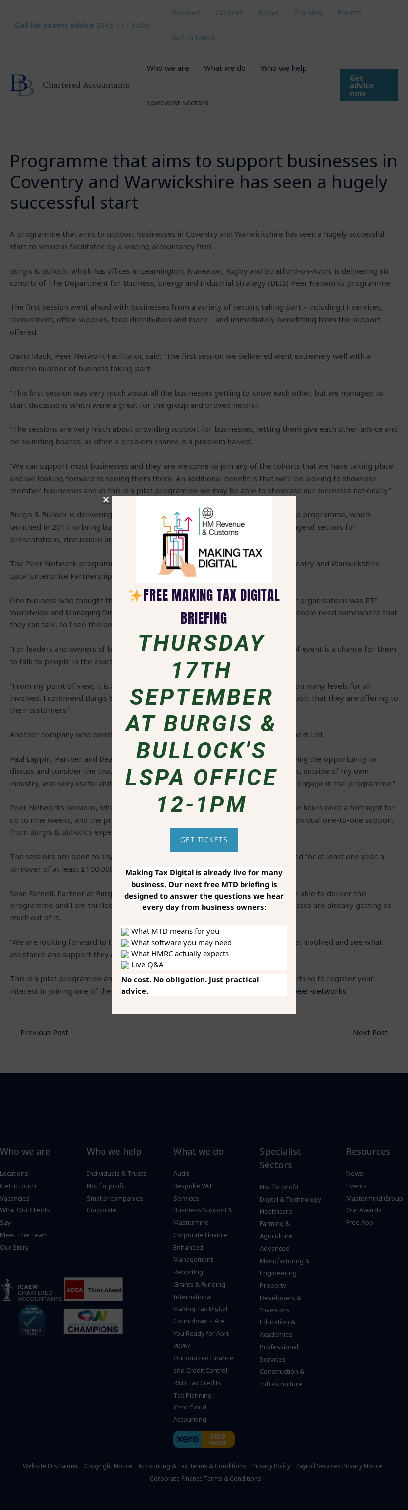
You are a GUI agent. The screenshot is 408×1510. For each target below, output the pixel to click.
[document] (204, 755)
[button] (106, 499)
